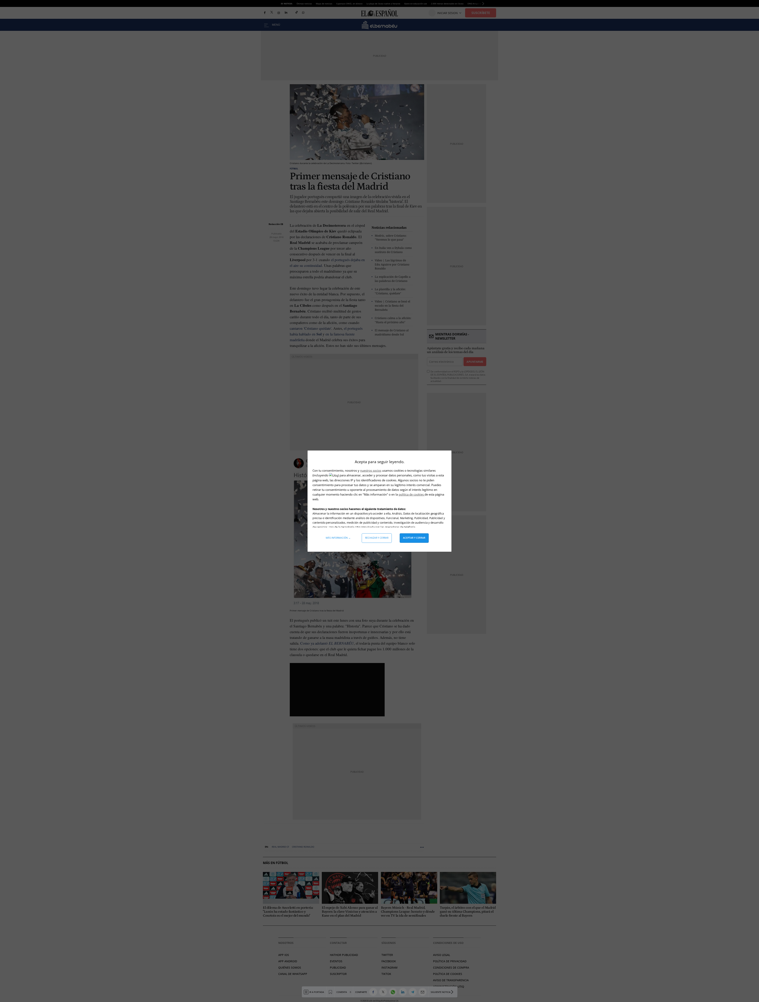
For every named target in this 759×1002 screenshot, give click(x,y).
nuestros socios (370, 470)
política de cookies (412, 494)
